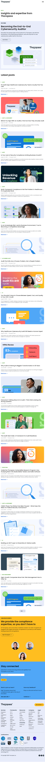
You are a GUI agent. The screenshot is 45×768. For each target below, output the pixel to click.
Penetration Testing (3, 718)
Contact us (31, 728)
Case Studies (22, 712)
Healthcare (22, 724)
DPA (38, 713)
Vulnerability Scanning (3, 721)
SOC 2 (11, 713)
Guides (21, 715)
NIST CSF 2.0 (12, 725)
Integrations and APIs (3, 726)
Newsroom (31, 716)
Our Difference (32, 712)
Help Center (22, 720)
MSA (39, 712)
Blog (21, 713)
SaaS (21, 726)
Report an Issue (40, 716)
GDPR (11, 721)
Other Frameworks (12, 729)
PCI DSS (11, 727)
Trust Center (31, 727)
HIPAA (11, 715)
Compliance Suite (3, 715)
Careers (30, 718)
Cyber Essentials (12, 719)
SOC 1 (11, 712)
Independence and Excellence (32, 721)
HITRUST (12, 717)
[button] (43, 2)
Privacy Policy (41, 724)
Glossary (21, 719)
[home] (5, 2)
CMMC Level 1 (13, 723)
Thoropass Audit (3, 713)
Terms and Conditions (40, 722)
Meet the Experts (30, 714)
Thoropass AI (4, 723)
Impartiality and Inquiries (40, 719)
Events (21, 717)
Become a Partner (31, 725)
